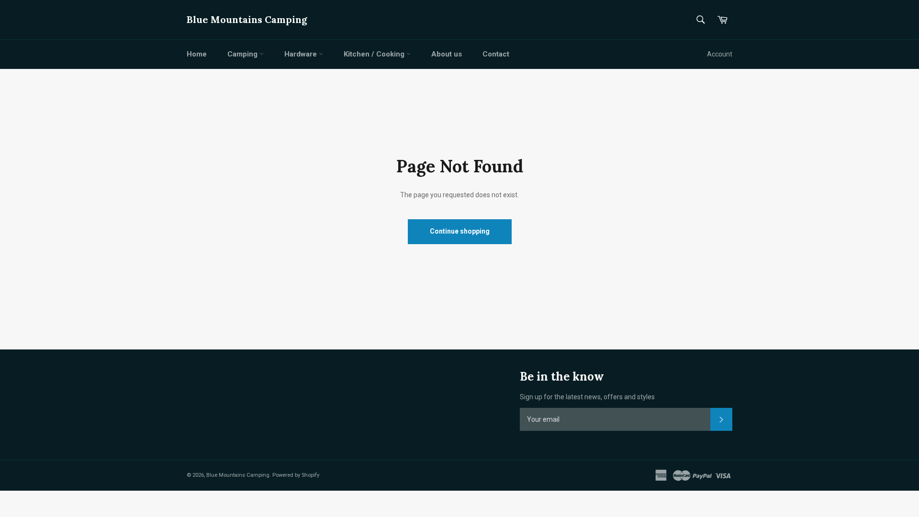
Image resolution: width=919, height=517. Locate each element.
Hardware (301, 54)
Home (197, 54)
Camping (243, 54)
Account (719, 54)
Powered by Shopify (295, 475)
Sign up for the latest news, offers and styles (587, 397)
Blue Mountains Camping (247, 19)
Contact (495, 54)
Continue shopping (460, 231)
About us (446, 54)
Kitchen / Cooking (375, 54)
